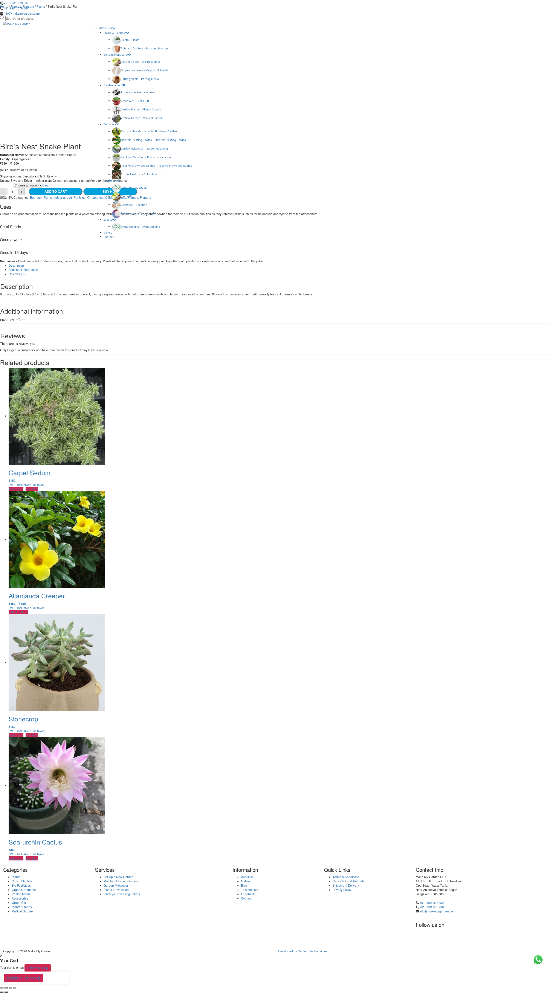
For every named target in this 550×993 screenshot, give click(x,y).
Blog (244, 885)
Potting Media (21, 894)
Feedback (248, 894)
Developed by (288, 951)
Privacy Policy (342, 890)
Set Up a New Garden (118, 877)
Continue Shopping (23, 978)
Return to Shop (37, 968)
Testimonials (249, 890)
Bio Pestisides (21, 885)
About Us (247, 877)
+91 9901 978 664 (16, 3)
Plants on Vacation (116, 890)
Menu (102, 28)
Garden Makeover (116, 885)
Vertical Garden (22, 911)
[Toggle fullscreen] (10, 987)
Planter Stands (22, 907)
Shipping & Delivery (346, 885)
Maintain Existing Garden (121, 881)
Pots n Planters (22, 881)
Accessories (20, 898)
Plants (16, 877)
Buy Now (32, 489)
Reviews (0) (17, 274)
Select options (18, 612)
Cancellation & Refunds (348, 881)
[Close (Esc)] (1, 987)
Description (16, 265)
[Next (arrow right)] (6, 992)
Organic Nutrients (24, 890)
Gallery (246, 881)
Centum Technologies (312, 951)
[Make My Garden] (16, 23)
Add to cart (16, 489)
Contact (246, 898)
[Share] (6, 987)
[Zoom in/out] (14, 987)
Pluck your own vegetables (122, 894)
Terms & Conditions (346, 877)
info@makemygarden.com (22, 13)
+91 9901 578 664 (16, 8)
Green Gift (19, 902)
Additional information (23, 269)
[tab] (279, 265)
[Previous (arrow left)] (1, 992)
